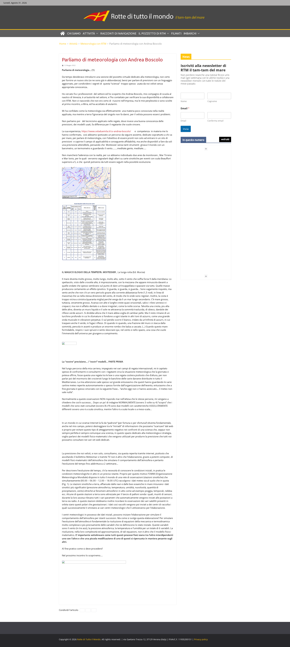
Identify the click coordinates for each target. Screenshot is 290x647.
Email (183, 120)
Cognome (212, 101)
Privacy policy (201, 639)
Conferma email (215, 120)
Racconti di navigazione (118, 33)
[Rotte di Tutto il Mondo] (62, 33)
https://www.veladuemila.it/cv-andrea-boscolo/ (106, 131)
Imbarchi (190, 33)
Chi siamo (74, 33)
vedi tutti (225, 139)
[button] (96, 33)
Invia (185, 129)
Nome (184, 101)
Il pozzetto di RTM (152, 33)
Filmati (176, 33)
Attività (89, 33)
